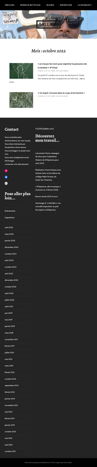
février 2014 (10, 392)
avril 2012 (9, 445)
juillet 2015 (9, 352)
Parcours (9, 5)
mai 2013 (8, 412)
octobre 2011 (10, 451)
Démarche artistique (30, 5)
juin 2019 (8, 313)
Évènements (10, 211)
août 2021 (9, 306)
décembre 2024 (11, 247)
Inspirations (66, 5)
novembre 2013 (11, 405)
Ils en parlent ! (85, 5)
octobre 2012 (10, 431)
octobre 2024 (10, 254)
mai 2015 (8, 359)
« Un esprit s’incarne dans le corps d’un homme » (61, 93)
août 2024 (9, 260)
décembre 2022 (11, 280)
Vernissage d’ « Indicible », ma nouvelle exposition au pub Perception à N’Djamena (48, 206)
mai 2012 (8, 438)
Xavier (65, 71)
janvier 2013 (10, 425)
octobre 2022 (10, 287)
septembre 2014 (11, 385)
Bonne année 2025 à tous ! (46, 196)
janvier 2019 (10, 326)
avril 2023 (9, 273)
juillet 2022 (9, 300)
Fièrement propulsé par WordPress (37, 462)
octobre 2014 (10, 379)
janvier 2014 (10, 399)
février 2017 (9, 346)
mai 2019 (8, 320)
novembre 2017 (11, 339)
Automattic (68, 462)
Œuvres (50, 5)
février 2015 (9, 372)
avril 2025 (9, 227)
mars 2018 (9, 333)
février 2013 (10, 418)
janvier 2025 (10, 240)
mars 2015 (9, 366)
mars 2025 (9, 234)
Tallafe (48, 24)
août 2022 (9, 293)
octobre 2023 (10, 267)
